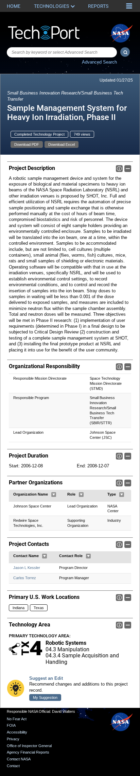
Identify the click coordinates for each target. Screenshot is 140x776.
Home (13, 6)
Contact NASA (19, 759)
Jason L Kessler (26, 568)
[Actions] (53, 494)
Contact (13, 766)
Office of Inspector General (29, 746)
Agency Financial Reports (28, 752)
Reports (98, 6)
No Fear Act (17, 719)
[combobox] (62, 52)
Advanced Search (99, 62)
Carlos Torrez (24, 578)
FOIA (11, 725)
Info (119, 168)
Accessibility (17, 732)
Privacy (13, 739)
